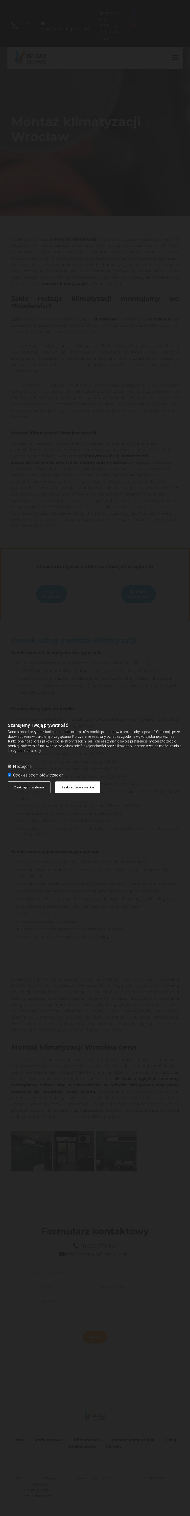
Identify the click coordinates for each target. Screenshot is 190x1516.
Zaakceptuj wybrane (29, 787)
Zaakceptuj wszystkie (77, 787)
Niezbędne (22, 766)
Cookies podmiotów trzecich (38, 775)
